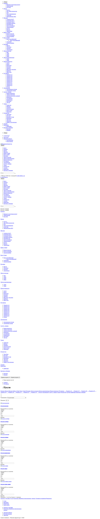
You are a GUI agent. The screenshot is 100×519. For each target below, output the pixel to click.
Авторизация (9, 140)
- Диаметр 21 (18, 392)
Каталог (5, 210)
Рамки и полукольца (11, 122)
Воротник (8, 65)
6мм (7, 52)
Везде (5, 148)
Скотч (7, 62)
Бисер (7, 64)
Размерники (9, 99)
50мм (7, 56)
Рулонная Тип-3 (10, 21)
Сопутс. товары (7, 92)
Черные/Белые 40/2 (11, 16)
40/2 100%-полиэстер (11, 11)
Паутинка (8, 101)
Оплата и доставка (5, 498)
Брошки (8, 130)
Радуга (8, 10)
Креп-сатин (9, 110)
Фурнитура (6, 113)
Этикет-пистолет (10, 94)
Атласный (8, 41)
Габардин (8, 105)
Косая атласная (10, 33)
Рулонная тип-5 (10, 20)
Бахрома (8, 66)
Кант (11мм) (7, 37)
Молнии (6, 18)
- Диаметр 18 (75, 391)
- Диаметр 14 (68, 391)
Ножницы (8, 97)
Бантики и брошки (8, 127)
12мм (7, 53)
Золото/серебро (10, 36)
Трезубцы (8, 114)
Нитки (5, 8)
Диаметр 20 (9, 77)
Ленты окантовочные (9, 57)
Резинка (6, 3)
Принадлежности (8, 61)
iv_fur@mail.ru (4, 177)
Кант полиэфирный (11, 39)
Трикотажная (9, 6)
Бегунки (8, 115)
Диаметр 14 (9, 74)
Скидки (5, 123)
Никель (8, 29)
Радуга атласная (10, 35)
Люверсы (8, 121)
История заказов (8, 514)
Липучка (8, 119)
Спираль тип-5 (10, 19)
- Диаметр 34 (10, 392)
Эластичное (9, 49)
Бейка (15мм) (7, 32)
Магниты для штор (11, 69)
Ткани (5, 103)
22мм (7, 58)
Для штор (8, 47)
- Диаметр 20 (83, 391)
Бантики (8, 129)
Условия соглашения (41, 498)
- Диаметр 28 (91, 391)
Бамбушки (6, 125)
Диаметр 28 (9, 78)
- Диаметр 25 (33, 392)
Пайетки (8, 70)
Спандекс (8, 15)
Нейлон (8, 106)
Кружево (6, 44)
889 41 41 (21, 175)
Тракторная (9, 31)
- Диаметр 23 (25, 392)
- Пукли (39, 392)
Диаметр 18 (9, 76)
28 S (7, 12)
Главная (5, 382)
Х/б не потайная (10, 25)
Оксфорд (8, 107)
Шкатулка (8, 72)
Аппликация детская (11, 89)
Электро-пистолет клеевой (13, 96)
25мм (7, 55)
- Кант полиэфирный (14, 40)
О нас (11, 498)
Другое (8, 102)
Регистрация (9, 141)
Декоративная (9, 27)
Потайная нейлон (10, 23)
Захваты (8, 68)
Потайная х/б (9, 24)
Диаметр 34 (9, 81)
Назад (5, 1)
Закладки (6, 515)
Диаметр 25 (9, 85)
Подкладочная (10, 109)
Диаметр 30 (9, 80)
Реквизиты (49, 498)
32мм (7, 60)
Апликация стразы (11, 90)
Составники (9, 98)
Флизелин (8, 111)
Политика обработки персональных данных (24, 498)
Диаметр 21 (9, 82)
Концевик (8, 118)
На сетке (8, 7)
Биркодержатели (10, 93)
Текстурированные (11, 14)
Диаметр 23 (9, 84)
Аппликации (7, 88)
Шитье (8, 45)
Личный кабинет (8, 512)
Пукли (8, 86)
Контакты (6, 502)
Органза (8, 48)
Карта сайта (6, 505)
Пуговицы (6, 73)
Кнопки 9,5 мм (10, 117)
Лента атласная (7, 51)
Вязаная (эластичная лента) (13, 4)
